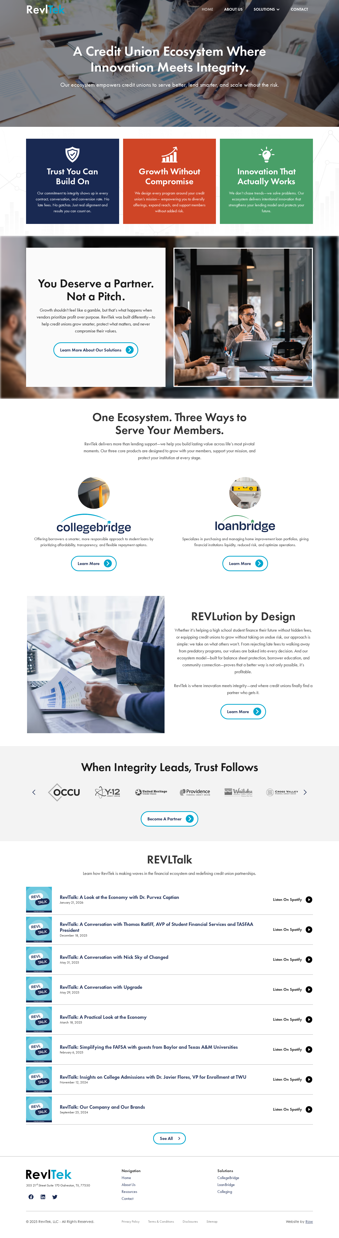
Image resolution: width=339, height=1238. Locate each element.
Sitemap (211, 1221)
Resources (129, 1191)
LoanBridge (226, 1184)
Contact (299, 9)
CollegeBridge (228, 1177)
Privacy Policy (130, 1221)
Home (207, 9)
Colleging (224, 1191)
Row (309, 1221)
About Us (233, 9)
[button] (267, 9)
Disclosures (190, 1221)
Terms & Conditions (161, 1221)
